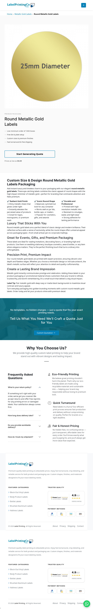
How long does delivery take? (20, 415)
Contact (80, 526)
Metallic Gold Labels (23, 14)
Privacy (63, 526)
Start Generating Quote (29, 154)
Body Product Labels (19, 497)
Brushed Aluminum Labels (21, 506)
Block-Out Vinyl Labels (19, 492)
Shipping (71, 526)
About (55, 526)
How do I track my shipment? (20, 437)
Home (9, 14)
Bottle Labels (15, 501)
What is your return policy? (19, 387)
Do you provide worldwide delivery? (19, 426)
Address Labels (16, 510)
